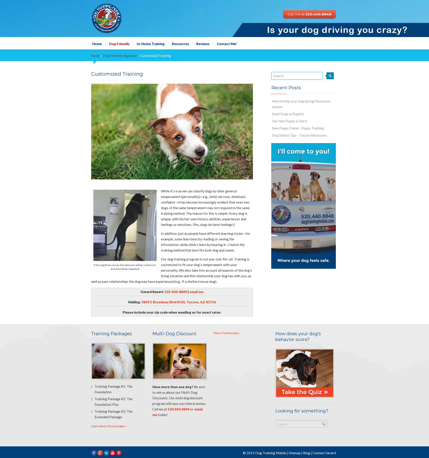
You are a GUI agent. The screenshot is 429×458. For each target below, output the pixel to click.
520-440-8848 (175, 292)
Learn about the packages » (109, 426)
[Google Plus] (100, 453)
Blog (306, 453)
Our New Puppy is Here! (289, 121)
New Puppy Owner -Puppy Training (298, 128)
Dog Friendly (119, 44)
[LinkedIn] (106, 453)
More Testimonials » (227, 333)
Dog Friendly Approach (120, 56)
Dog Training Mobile (270, 453)
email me (196, 292)
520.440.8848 (178, 409)
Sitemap (295, 453)
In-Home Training (151, 44)
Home (97, 44)
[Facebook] (94, 453)
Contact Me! (227, 44)
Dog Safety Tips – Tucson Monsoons (299, 135)
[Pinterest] (119, 453)
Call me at (309, 14)
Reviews (203, 44)
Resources (180, 44)
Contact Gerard (324, 453)
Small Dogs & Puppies (288, 114)
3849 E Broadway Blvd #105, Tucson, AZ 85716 (178, 302)
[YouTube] (112, 453)
